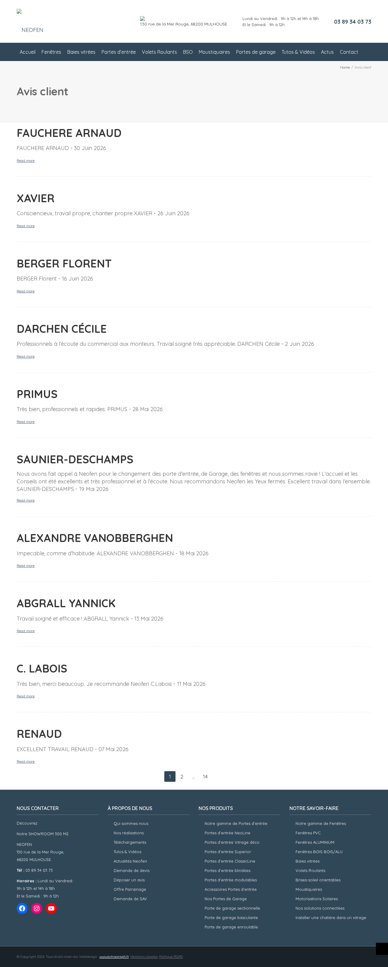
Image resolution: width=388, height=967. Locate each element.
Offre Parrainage (130, 889)
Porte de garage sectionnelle (232, 908)
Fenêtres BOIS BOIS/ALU (319, 851)
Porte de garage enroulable (231, 926)
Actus (327, 52)
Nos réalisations (129, 832)
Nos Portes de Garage (226, 898)
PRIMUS (37, 394)
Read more (26, 160)
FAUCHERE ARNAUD (69, 133)
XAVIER (36, 198)
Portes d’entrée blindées (227, 870)
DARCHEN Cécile (62, 328)
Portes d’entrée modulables (231, 879)
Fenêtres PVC (308, 832)
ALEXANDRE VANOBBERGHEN (95, 538)
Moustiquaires (214, 52)
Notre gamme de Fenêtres (321, 823)
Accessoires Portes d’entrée (231, 889)
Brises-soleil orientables (318, 879)
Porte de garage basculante (231, 917)
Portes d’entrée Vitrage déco (232, 842)
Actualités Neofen (130, 861)
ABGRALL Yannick (66, 603)
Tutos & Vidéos (298, 52)
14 (205, 776)
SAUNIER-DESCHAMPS (75, 459)
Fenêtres (51, 52)
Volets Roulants (159, 52)
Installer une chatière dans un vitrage (331, 917)
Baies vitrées (81, 52)
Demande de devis (131, 870)
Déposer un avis (129, 879)
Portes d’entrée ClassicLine (230, 861)
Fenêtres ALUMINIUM (315, 842)
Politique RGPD (171, 957)
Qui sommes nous (131, 823)
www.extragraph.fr (114, 957)
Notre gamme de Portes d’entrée (236, 823)
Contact (349, 52)
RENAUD (39, 734)
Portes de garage (256, 52)
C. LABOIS (42, 668)
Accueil (27, 52)
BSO (188, 52)
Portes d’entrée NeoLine (227, 832)
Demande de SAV (130, 898)
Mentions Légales (144, 957)
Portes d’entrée (119, 52)
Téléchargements (130, 842)
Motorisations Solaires (317, 898)
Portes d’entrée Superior (228, 851)
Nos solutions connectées (320, 908)
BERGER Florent (64, 263)
